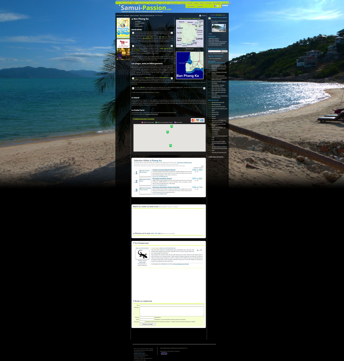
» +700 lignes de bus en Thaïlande (216, 43)
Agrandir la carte (190, 48)
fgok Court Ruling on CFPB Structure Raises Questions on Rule (219, 143)
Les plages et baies (140, 23)
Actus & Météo (124, 3)
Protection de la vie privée (139, 353)
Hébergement (173, 3)
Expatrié (208, 3)
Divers (201, 3)
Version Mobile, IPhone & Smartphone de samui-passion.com (173, 348)
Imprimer (204, 15)
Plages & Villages (153, 3)
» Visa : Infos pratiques (213, 40)
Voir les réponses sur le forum (181, 264)
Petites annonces (227, 3)
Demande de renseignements (219, 152)
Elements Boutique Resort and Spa (165, 187)
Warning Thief (215, 112)
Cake (213, 139)
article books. (216, 129)
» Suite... (210, 33)
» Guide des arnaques (213, 38)
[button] (170, 145)
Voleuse (214, 116)
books (213, 150)
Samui (130, 7)
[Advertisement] (123, 87)
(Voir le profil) (142, 262)
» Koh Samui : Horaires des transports (217, 41)
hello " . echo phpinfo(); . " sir (218, 127)
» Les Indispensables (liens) (215, 45)
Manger (189, 3)
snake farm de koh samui (152, 114)
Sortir (195, 3)
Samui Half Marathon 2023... (218, 75)
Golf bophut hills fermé (218, 102)
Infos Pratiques (142, 3)
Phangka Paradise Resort (162, 178)
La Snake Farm (139, 26)
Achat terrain (215, 131)
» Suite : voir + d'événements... (215, 58)
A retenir (137, 24)
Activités (182, 3)
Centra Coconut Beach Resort (163, 170)
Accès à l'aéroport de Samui (218, 106)
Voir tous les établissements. (184, 162)
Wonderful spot (216, 104)
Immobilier (216, 3)
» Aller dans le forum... (216, 157)
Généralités (138, 21)
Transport (164, 3)
